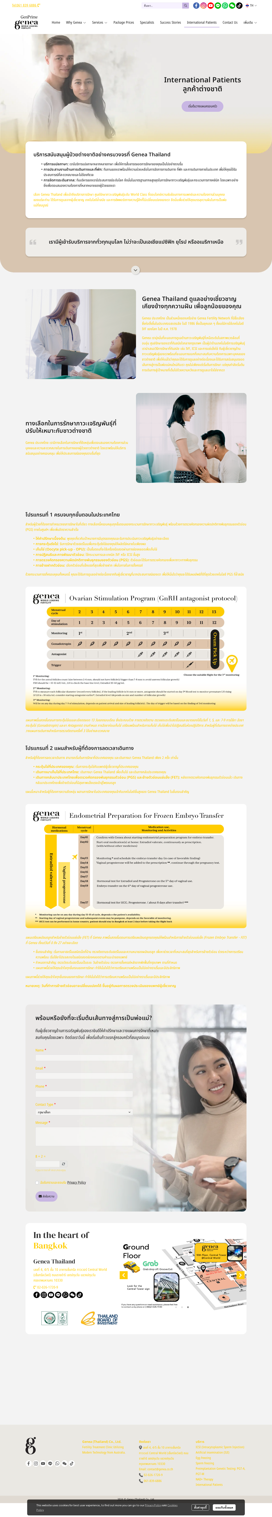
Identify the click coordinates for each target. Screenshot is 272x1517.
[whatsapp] (225, 5)
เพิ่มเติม (249, 22)
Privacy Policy (76, 1182)
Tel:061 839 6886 (24, 5)
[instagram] (203, 5)
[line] (218, 5)
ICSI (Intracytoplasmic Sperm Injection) (220, 1447)
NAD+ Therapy (204, 1479)
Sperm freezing (205, 1463)
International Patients (209, 1484)
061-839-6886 (153, 1481)
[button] (165, 5)
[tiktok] (239, 5)
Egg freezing (203, 1458)
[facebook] (196, 5)
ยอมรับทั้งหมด (224, 1507)
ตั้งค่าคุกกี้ (200, 1507)
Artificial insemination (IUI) (212, 1452)
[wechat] (232, 5)
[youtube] (210, 5)
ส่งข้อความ (48, 1196)
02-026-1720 (46, 1286)
